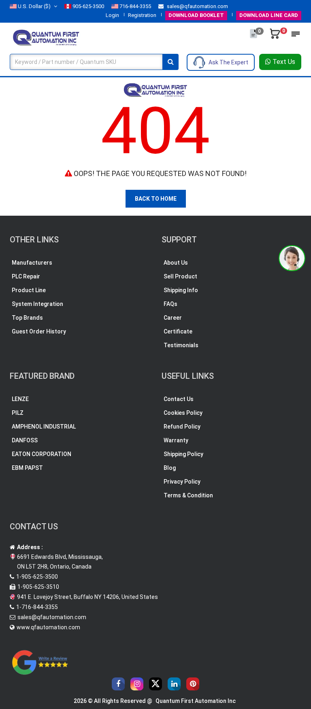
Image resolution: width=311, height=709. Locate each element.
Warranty (176, 440)
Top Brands (27, 317)
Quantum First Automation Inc (196, 701)
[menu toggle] (295, 36)
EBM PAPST (27, 468)
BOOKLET (196, 15)
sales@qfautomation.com (197, 6)
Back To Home (156, 198)
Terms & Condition (188, 495)
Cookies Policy (183, 413)
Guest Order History (39, 331)
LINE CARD (268, 15)
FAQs (170, 304)
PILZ (17, 413)
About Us (176, 262)
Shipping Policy (183, 454)
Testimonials (181, 345)
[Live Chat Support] (292, 258)
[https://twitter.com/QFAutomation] (155, 683)
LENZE (20, 399)
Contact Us (179, 399)
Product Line (29, 290)
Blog (170, 468)
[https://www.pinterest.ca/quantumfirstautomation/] (192, 683)
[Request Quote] (254, 37)
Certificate (178, 331)
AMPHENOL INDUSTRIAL (44, 426)
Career (173, 317)
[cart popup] (275, 37)
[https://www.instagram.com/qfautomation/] (136, 683)
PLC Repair (26, 276)
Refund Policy (182, 426)
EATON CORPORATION (41, 454)
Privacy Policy (182, 481)
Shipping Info (181, 290)
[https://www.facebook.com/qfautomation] (118, 683)
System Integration (37, 304)
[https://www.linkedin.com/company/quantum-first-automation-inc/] (174, 683)
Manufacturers (32, 262)
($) (34, 6)
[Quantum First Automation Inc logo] (46, 37)
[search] (170, 62)
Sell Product (180, 276)
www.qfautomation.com (48, 627)
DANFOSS (25, 440)
